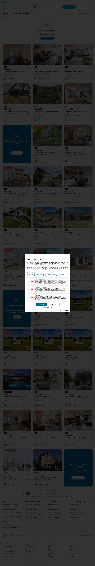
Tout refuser (53, 304)
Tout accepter (41, 304)
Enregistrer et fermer (47, 307)
